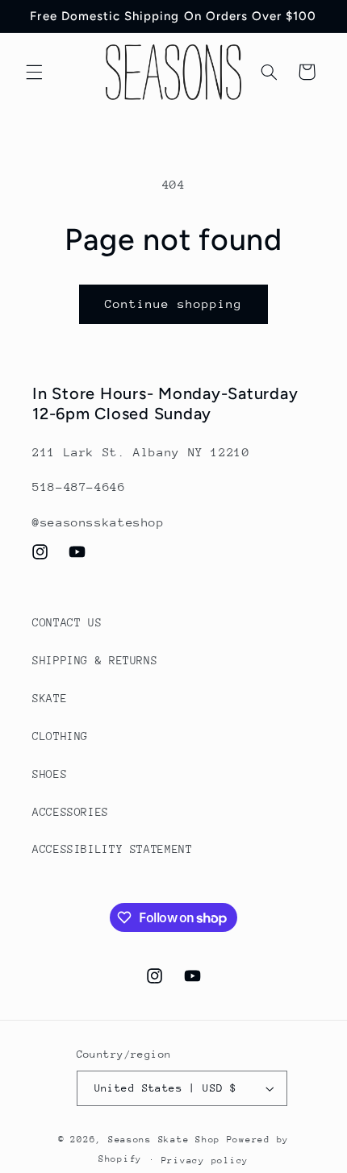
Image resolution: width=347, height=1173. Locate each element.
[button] (33, 71)
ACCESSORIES (70, 811)
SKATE (49, 698)
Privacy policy (205, 1160)
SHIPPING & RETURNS (94, 660)
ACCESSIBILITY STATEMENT (112, 848)
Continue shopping (174, 303)
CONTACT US (67, 622)
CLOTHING (60, 736)
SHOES (49, 773)
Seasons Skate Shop (167, 1139)
